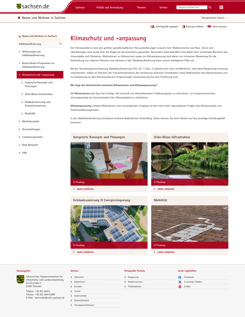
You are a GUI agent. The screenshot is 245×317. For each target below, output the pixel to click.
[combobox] (192, 7)
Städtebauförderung (30, 44)
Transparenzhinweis (84, 305)
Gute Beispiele (30, 144)
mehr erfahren (85, 188)
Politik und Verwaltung (109, 7)
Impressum (79, 282)
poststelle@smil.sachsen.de (49, 297)
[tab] (42, 271)
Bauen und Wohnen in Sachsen (44, 17)
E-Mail (187, 286)
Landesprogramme (32, 137)
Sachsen (80, 7)
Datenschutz (80, 296)
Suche (77, 291)
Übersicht (79, 277)
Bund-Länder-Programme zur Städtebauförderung (38, 64)
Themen (141, 7)
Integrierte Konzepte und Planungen (39, 84)
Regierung (133, 277)
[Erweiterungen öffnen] (221, 7)
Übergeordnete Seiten (212, 17)
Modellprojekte (30, 121)
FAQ (24, 152)
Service (163, 7)
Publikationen (135, 286)
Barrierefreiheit (81, 300)
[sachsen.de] (42, 7)
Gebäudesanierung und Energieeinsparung (37, 103)
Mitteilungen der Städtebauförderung (33, 53)
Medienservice (135, 282)
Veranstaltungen (31, 129)
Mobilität (30, 113)
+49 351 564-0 (42, 291)
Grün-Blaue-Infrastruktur (39, 94)
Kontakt (78, 286)
